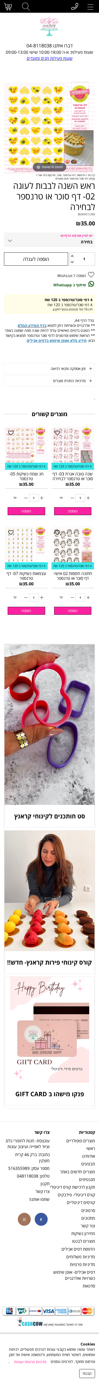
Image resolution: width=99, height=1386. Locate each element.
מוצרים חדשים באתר (77, 1172)
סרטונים (88, 1210)
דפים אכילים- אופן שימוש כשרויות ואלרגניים (74, 1275)
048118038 (27, 1176)
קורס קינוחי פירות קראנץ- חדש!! (49, 962)
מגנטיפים (87, 1179)
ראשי (90, 1148)
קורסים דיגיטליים (81, 1202)
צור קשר (88, 1226)
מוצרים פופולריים (80, 1141)
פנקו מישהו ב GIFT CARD (49, 1094)
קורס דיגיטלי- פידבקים (76, 1195)
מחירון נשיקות (83, 1233)
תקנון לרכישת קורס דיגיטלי (72, 1187)
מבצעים (88, 1164)
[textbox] (49, 45)
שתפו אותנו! (39, 1199)
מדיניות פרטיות (82, 1264)
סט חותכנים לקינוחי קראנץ (49, 816)
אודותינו (88, 1156)
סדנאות (89, 1286)
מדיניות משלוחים (80, 1257)
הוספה (73, 511)
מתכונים (88, 1218)
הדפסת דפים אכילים (78, 1249)
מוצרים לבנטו (83, 1241)
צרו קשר (42, 1191)
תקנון (45, 1184)
